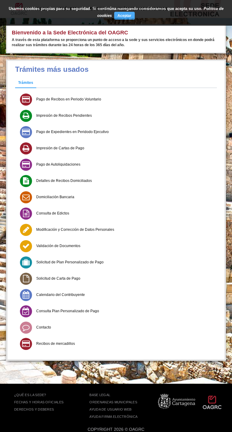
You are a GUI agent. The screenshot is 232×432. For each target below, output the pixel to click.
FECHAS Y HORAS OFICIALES (38, 402)
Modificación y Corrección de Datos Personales (75, 229)
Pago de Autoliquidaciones (58, 164)
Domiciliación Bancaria (55, 197)
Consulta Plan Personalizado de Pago (67, 311)
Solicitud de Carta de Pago (58, 278)
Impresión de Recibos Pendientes (64, 115)
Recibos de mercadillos (55, 343)
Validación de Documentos (58, 246)
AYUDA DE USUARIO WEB (110, 409)
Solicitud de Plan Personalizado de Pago (70, 262)
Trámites (25, 82)
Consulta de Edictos (52, 213)
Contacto (43, 327)
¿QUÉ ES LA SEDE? (30, 395)
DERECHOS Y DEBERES (34, 409)
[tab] (25, 83)
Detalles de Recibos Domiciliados (64, 181)
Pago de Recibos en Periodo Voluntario (68, 99)
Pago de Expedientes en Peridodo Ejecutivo (72, 132)
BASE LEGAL (99, 395)
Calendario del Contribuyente (60, 295)
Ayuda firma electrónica (113, 416)
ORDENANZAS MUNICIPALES (113, 402)
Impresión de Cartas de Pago (60, 148)
